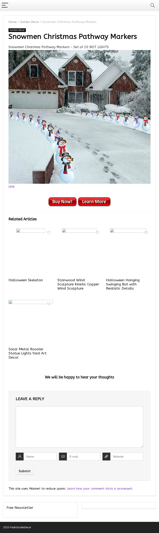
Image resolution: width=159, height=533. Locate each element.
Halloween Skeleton (25, 280)
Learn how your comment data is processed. (100, 488)
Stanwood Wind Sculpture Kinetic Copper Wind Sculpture (78, 284)
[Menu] (5, 5)
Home (12, 22)
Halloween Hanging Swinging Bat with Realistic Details (123, 284)
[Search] (153, 5)
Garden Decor (29, 22)
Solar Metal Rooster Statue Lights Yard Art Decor (27, 353)
